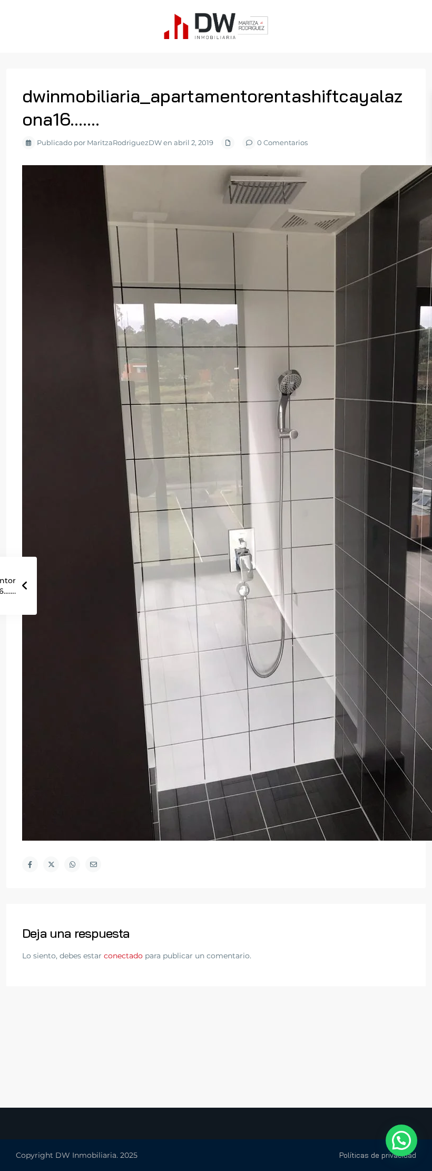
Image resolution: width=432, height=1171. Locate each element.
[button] (401, 1140)
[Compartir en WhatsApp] (72, 864)
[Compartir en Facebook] (30, 864)
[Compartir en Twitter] (51, 864)
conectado (123, 955)
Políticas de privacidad (377, 1155)
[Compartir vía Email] (93, 864)
